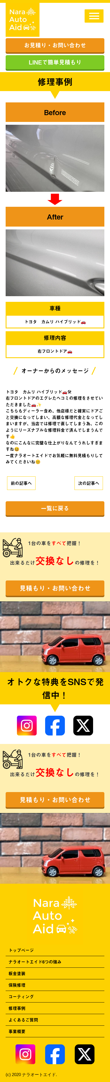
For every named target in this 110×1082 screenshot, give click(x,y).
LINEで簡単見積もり (55, 62)
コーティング (21, 996)
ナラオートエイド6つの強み (34, 961)
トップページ (21, 950)
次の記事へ (88, 483)
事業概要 (16, 1031)
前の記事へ (21, 483)
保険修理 (16, 985)
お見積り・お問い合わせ (55, 45)
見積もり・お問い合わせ (55, 588)
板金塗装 (16, 973)
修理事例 (16, 1008)
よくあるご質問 (23, 1019)
